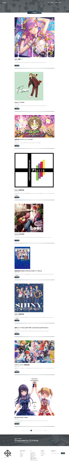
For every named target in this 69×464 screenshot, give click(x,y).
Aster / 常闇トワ (18, 59)
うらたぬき (17, 144)
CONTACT (60, 2)
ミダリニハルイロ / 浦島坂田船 (22, 365)
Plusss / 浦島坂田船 (19, 190)
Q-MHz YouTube (43, 452)
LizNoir (19, 422)
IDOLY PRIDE (17, 422)
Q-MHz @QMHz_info (32, 452)
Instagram (42, 455)
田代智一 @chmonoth (33, 455)
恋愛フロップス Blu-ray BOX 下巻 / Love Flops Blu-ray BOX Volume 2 (31, 327)
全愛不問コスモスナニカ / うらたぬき (24, 139)
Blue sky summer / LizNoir (21, 417)
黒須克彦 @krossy (32, 456)
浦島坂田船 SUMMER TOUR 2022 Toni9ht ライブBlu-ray (28, 271)
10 (40, 430)
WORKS (49, 2)
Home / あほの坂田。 (20, 234)
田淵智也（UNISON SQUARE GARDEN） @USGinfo (33, 458)
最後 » (46, 430)
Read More (17, 65)
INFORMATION (52, 2)
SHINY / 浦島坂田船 (19, 314)
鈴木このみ (17, 332)
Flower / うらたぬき (19, 102)
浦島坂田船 (17, 195)
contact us (52, 440)
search (63, 453)
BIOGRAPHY (56, 2)
